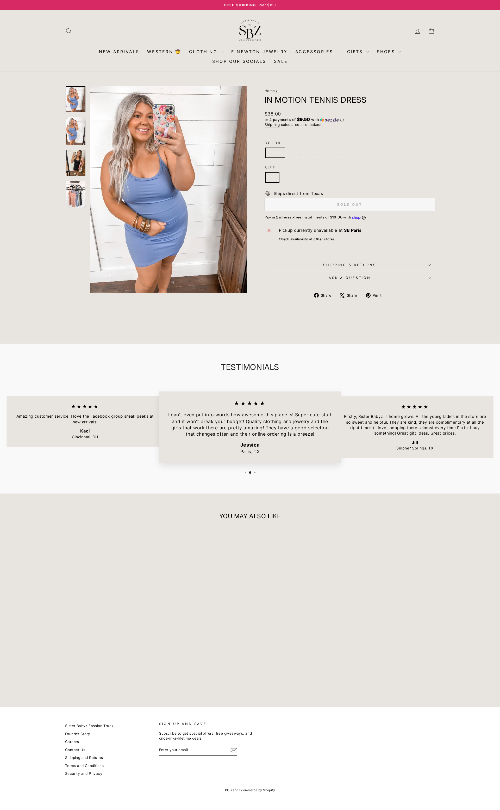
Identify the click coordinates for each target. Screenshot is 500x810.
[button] (350, 119)
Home (270, 91)
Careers (72, 742)
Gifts (356, 51)
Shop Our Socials (239, 61)
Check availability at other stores (307, 239)
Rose (314, 152)
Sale (281, 61)
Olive (334, 152)
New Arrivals (119, 51)
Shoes (387, 51)
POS (228, 790)
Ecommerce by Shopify (257, 790)
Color (273, 143)
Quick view (109, 659)
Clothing (204, 51)
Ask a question (350, 278)
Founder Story (77, 734)
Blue (295, 152)
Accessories (315, 51)
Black (275, 152)
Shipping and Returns (84, 758)
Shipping (272, 125)
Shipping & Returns (349, 265)
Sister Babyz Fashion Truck (89, 726)
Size (270, 168)
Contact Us (75, 750)
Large (338, 177)
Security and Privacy (83, 773)
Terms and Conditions (84, 766)
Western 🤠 (164, 51)
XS (272, 177)
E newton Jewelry (259, 51)
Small (290, 177)
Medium (314, 177)
